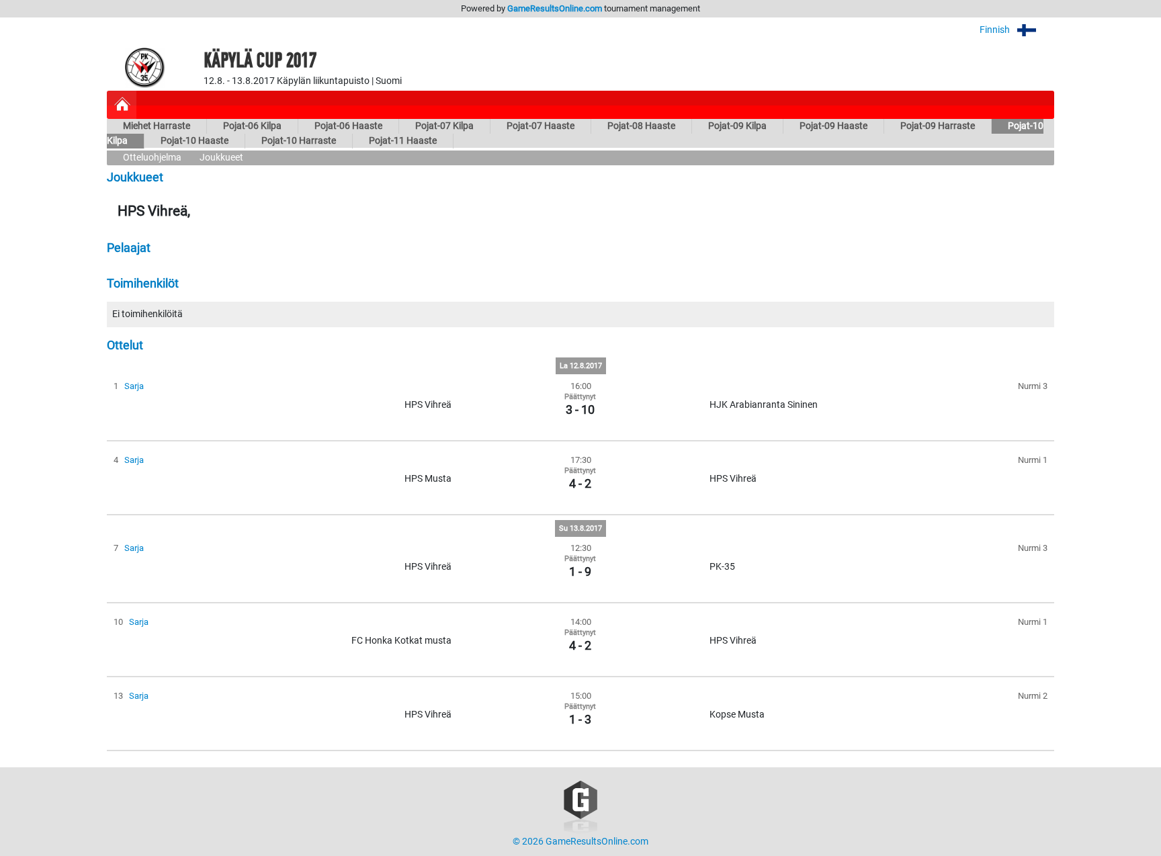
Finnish (996, 30)
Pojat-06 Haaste (348, 126)
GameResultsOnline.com (554, 8)
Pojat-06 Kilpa (252, 126)
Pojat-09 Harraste (937, 126)
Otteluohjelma (152, 157)
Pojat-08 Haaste (641, 126)
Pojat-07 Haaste (540, 126)
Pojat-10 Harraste (298, 140)
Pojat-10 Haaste (194, 140)
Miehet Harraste (156, 126)
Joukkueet (221, 157)
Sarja (134, 386)
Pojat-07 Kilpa (444, 126)
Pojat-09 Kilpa (737, 126)
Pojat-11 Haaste (403, 140)
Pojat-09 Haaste (833, 126)
